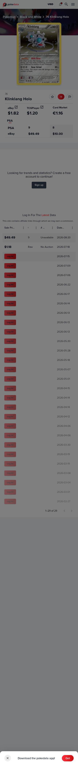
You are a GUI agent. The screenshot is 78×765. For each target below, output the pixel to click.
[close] (7, 758)
